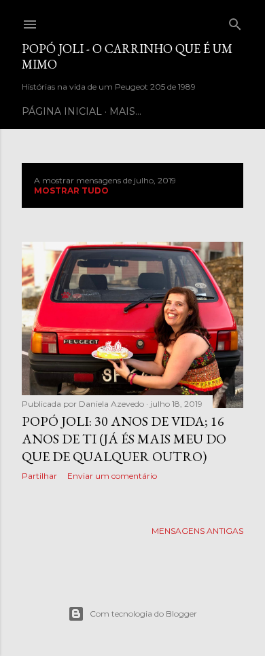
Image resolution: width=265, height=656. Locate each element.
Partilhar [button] (39, 476)
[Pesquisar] (235, 21)
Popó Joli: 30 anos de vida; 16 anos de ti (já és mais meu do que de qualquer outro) (124, 438)
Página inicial (62, 111)
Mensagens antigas (197, 531)
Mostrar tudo (71, 190)
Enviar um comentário (112, 476)
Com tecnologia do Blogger (143, 613)
